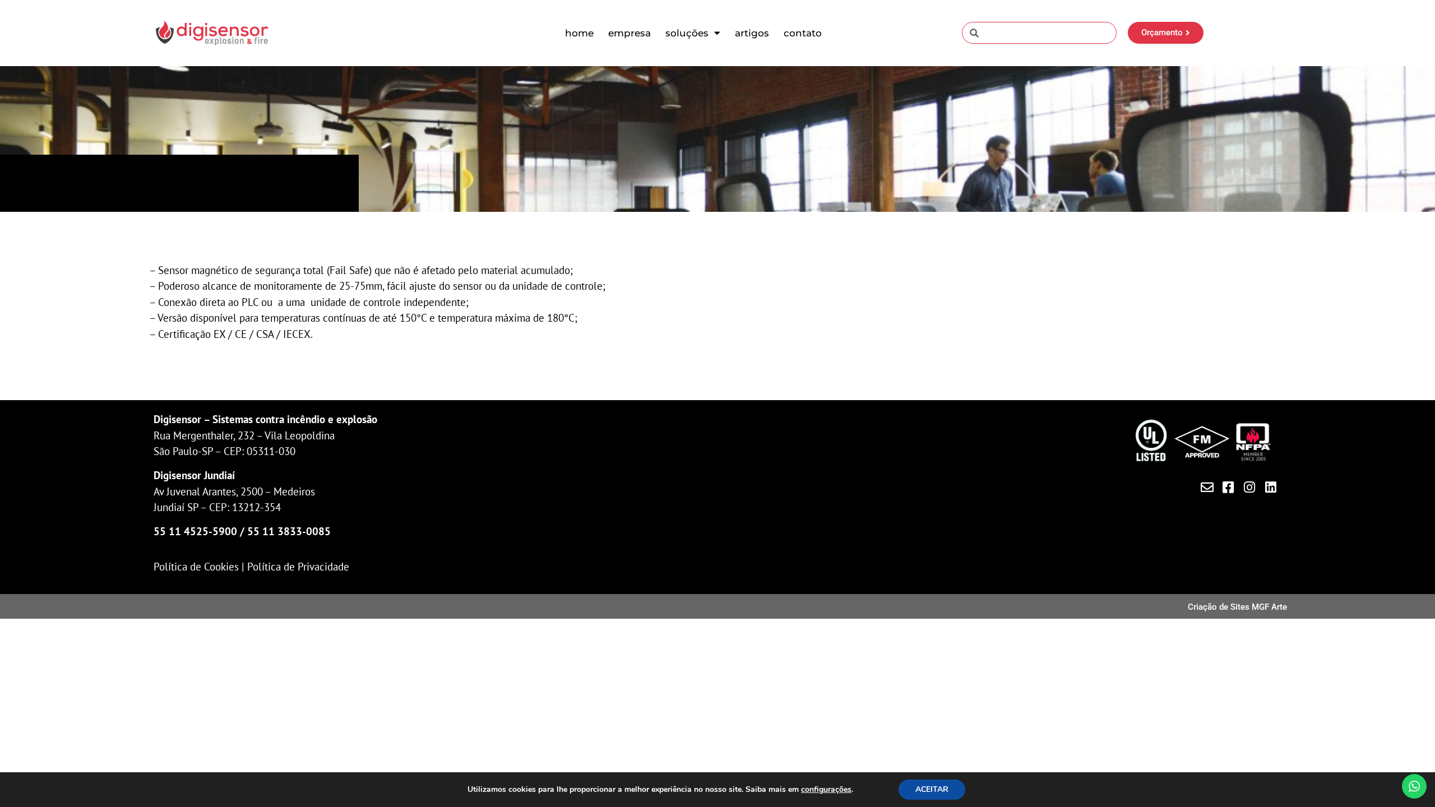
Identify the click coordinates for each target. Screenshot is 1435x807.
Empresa (629, 33)
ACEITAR (931, 789)
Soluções (687, 33)
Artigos (752, 33)
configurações (826, 790)
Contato (803, 33)
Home (579, 33)
